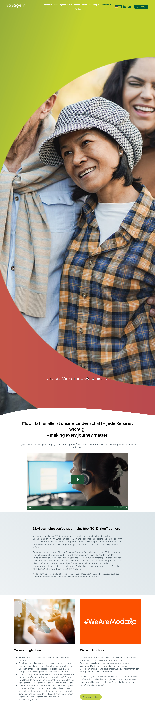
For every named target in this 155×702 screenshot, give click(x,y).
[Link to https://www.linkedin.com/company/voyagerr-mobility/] (124, 6)
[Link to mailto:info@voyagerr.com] (129, 6)
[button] (118, 7)
